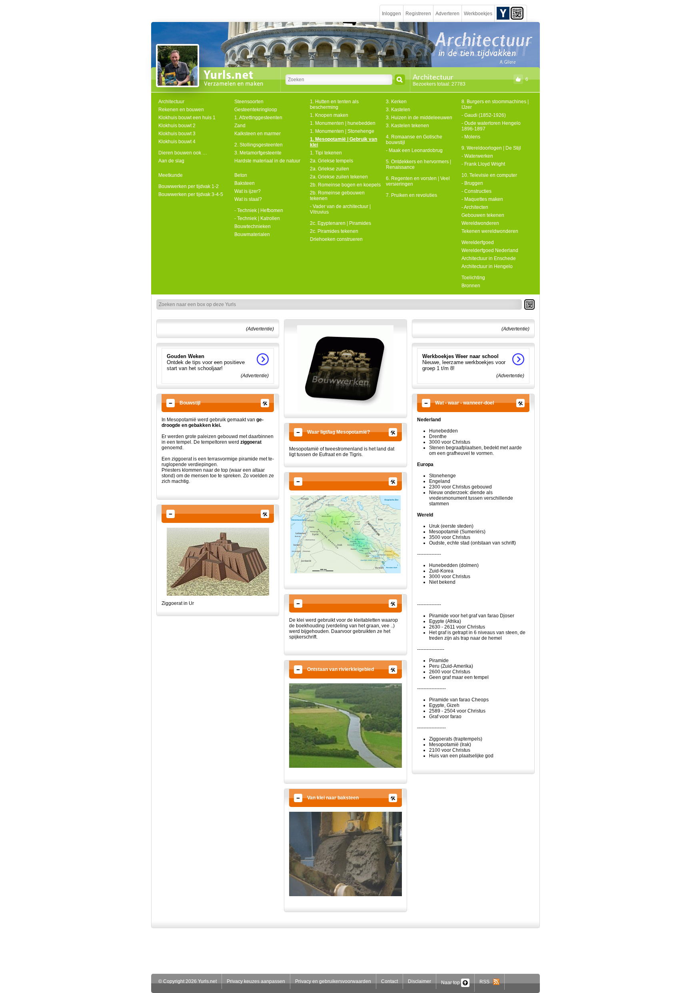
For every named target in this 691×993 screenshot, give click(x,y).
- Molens (470, 137)
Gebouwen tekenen (482, 215)
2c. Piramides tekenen (334, 231)
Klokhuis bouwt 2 (177, 125)
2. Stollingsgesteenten (258, 145)
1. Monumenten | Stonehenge (342, 131)
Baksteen (244, 183)
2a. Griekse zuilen (329, 169)
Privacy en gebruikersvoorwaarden (333, 981)
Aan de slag (171, 161)
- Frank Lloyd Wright (483, 164)
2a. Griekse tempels (331, 161)
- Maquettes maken (482, 199)
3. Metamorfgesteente (258, 153)
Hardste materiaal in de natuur (267, 161)
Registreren (418, 13)
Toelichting (473, 277)
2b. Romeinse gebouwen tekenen (337, 195)
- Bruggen (472, 183)
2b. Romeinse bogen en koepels (345, 185)
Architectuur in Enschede (488, 258)
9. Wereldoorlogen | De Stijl (491, 148)
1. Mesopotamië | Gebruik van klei (343, 142)
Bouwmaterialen (252, 234)
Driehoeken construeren (336, 239)
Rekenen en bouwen (181, 109)
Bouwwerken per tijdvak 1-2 (188, 186)
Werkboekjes (478, 13)
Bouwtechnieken (252, 226)
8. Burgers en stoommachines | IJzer (495, 104)
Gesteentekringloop (255, 109)
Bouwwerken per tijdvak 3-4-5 (190, 194)
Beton (240, 175)
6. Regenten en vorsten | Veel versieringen (418, 181)
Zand (240, 125)
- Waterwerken (477, 156)
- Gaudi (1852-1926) (483, 115)
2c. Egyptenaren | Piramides (340, 223)
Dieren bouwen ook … (182, 153)
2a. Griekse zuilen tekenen (339, 177)
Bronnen (470, 285)
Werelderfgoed (477, 242)
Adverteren (447, 13)
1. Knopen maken (329, 115)
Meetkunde (170, 175)
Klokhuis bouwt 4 (177, 141)
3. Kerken (396, 101)
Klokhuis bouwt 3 (177, 133)
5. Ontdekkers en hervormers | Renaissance (418, 164)
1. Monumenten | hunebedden (342, 123)
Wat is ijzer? (247, 191)
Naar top (451, 982)
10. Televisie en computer (489, 175)
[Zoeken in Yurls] (400, 79)
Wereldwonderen (480, 223)
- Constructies (476, 191)
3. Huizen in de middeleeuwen (419, 117)
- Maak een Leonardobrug (414, 150)
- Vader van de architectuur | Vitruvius (340, 209)
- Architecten (474, 207)
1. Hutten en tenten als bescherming (334, 104)
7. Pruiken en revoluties (411, 195)
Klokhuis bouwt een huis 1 (187, 117)
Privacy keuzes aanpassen (256, 981)
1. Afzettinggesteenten (258, 117)
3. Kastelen (398, 109)
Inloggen (391, 13)
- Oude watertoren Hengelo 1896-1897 (491, 126)
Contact (389, 981)
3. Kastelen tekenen (407, 125)
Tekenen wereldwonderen (489, 231)
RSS (486, 982)
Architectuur (171, 101)
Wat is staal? (248, 199)
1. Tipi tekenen (326, 153)
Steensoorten (249, 101)
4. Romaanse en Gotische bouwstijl (414, 139)
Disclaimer (419, 981)
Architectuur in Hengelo (487, 266)
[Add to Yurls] (503, 13)
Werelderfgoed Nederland (489, 250)
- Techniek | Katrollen (257, 218)
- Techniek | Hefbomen (258, 210)
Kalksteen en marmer (257, 133)
